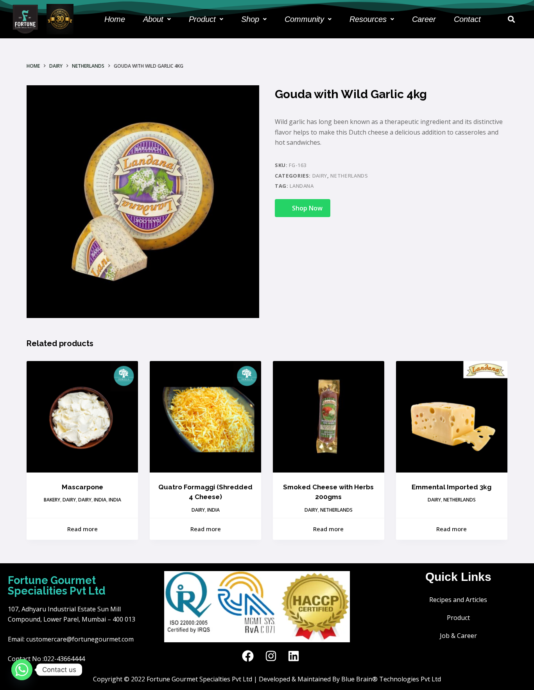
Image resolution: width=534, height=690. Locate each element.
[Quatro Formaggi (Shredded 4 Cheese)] (205, 417)
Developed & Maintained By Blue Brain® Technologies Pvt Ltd (350, 679)
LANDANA (302, 185)
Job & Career (458, 635)
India (100, 499)
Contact (467, 19)
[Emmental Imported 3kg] (451, 417)
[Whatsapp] (21, 669)
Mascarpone (82, 487)
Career (424, 19)
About (153, 19)
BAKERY (52, 499)
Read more (82, 529)
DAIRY (319, 175)
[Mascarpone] (82, 417)
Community (304, 19)
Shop (250, 19)
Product (202, 19)
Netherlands (349, 175)
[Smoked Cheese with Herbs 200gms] (328, 417)
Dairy (84, 499)
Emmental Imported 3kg (451, 487)
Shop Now (307, 208)
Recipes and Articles (458, 599)
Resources (368, 19)
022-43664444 (64, 658)
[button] (157, 19)
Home (114, 19)
